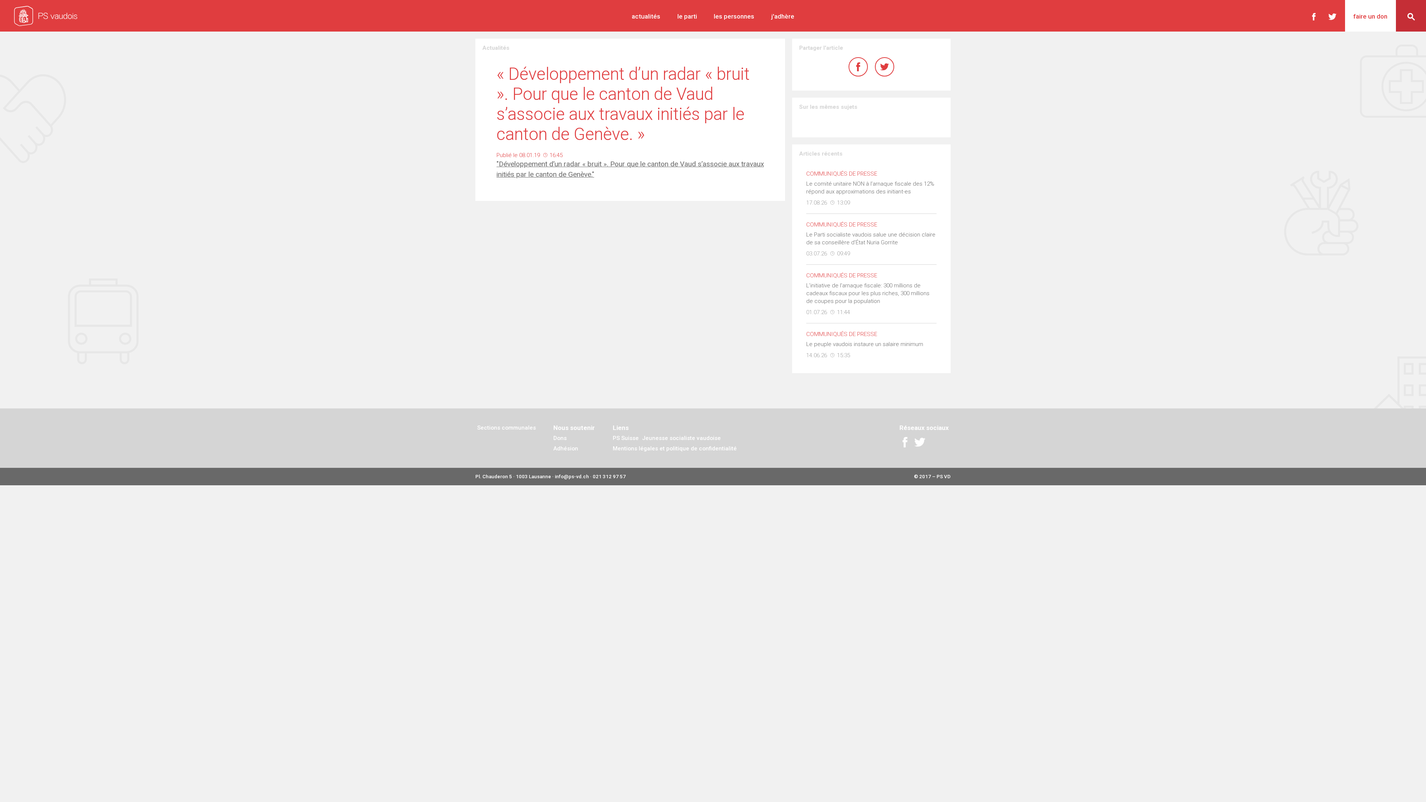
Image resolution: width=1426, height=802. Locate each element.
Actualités (646, 16)
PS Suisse (626, 438)
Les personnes (734, 16)
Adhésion (565, 448)
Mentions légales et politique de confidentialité (675, 448)
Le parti (687, 16)
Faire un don (1370, 16)
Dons (560, 438)
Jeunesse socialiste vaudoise (681, 438)
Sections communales (506, 427)
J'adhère (782, 16)
